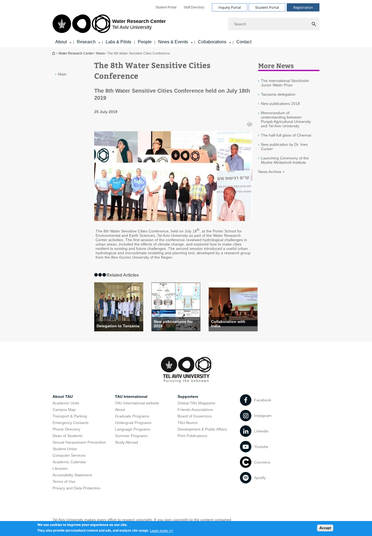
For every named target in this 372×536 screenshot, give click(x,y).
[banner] (186, 23)
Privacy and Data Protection (76, 488)
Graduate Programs (132, 416)
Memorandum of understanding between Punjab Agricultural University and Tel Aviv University (286, 119)
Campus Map (64, 409)
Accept (325, 528)
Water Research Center (76, 53)
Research (86, 42)
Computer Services (69, 455)
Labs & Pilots (118, 42)
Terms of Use (64, 481)
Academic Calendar (69, 462)
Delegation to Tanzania (118, 326)
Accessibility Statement (72, 475)
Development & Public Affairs (202, 429)
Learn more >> (161, 530)
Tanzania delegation (278, 94)
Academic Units (66, 403)
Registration (303, 7)
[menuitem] (166, 7)
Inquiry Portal (229, 7)
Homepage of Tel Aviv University (54, 53)
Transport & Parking (70, 416)
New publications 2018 (280, 103)
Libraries (60, 468)
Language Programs (132, 429)
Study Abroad (126, 442)
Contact (243, 42)
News (100, 53)
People (145, 42)
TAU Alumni (187, 422)
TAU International (131, 396)
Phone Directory (66, 429)
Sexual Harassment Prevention (79, 442)
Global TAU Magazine (196, 403)
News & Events (173, 42)
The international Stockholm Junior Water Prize (285, 82)
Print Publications (192, 436)
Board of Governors (195, 416)
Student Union (65, 449)
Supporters (188, 396)
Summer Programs (131, 436)
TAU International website (137, 403)
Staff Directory (194, 7)
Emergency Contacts (71, 422)
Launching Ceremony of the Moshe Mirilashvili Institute (285, 160)
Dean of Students (68, 436)
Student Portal (165, 7)
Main (62, 74)
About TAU (63, 396)
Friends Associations (195, 409)
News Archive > (271, 171)
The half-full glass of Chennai (286, 135)
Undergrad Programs (133, 422)
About (61, 42)
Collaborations (212, 42)
